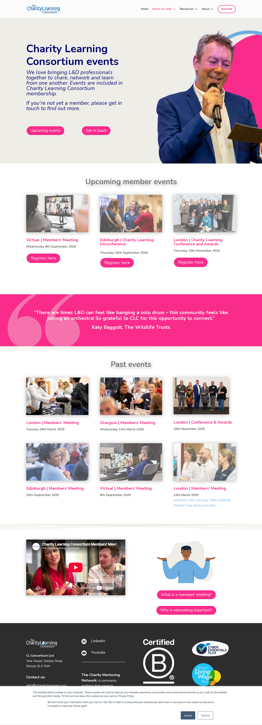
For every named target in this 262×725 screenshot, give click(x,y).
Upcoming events (45, 130)
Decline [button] (205, 715)
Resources (187, 9)
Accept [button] (188, 715)
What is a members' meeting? (186, 594)
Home (144, 9)
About (206, 9)
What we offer (162, 9)
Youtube (98, 652)
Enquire (226, 9)
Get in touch (96, 130)
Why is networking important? (186, 610)
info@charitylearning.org (46, 685)
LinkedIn (98, 640)
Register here (43, 258)
